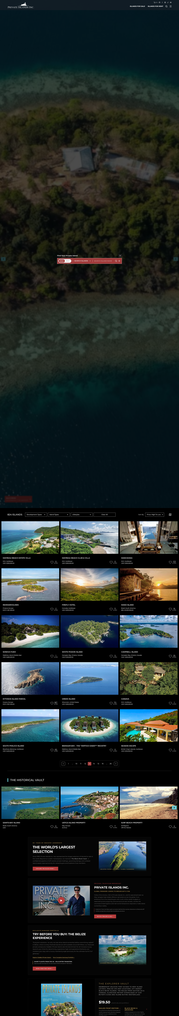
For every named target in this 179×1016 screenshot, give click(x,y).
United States (74, 702)
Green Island (68, 699)
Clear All (104, 514)
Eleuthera (6, 749)
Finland (5, 608)
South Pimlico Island (13, 746)
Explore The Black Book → (45, 868)
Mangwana (126, 558)
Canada (80, 655)
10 (76, 764)
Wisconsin (65, 702)
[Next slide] (174, 807)
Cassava (125, 699)
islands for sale (137, 6)
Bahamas (13, 749)
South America (130, 608)
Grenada (65, 608)
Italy (63, 826)
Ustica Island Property (73, 823)
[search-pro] (116, 261)
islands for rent (155, 6)
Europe (11, 608)
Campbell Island (129, 652)
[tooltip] (170, 514)
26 (111, 764)
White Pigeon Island (72, 652)
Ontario (74, 655)
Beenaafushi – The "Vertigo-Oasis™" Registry (84, 746)
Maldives (6, 655)
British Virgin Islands (128, 749)
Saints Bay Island (11, 823)
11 (80, 764)
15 (98, 764)
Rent (68, 261)
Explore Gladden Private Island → (42, 957)
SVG (4, 561)
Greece (5, 702)
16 (102, 764)
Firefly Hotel (68, 605)
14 (94, 764)
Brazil (123, 608)
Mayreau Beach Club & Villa (76, 558)
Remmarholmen (11, 605)
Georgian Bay (66, 655)
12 (85, 764)
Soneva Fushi (9, 652)
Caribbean (9, 561)
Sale (61, 261)
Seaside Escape (128, 746)
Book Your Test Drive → (44, 968)
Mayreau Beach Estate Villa (16, 558)
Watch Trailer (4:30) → (105, 916)
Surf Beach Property (131, 823)
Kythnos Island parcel (14, 699)
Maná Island (127, 605)
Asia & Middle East (15, 655)
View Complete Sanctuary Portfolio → (63, 957)
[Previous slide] (4, 807)
